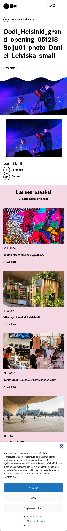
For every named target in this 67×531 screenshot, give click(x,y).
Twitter (15, 176)
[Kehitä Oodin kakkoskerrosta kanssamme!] (33, 351)
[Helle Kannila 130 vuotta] (33, 414)
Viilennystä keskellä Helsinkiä (21, 317)
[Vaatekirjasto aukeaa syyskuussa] (33, 226)
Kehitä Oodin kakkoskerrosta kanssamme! (29, 380)
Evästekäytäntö (34, 516)
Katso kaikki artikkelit (35, 199)
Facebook (17, 169)
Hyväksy (33, 487)
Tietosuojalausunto (36, 521)
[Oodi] (10, 6)
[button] (61, 446)
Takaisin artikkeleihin (22, 19)
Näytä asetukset (33, 508)
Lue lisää (11, 261)
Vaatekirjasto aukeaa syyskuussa (24, 255)
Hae (50, 6)
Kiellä (33, 498)
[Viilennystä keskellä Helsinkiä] (33, 289)
